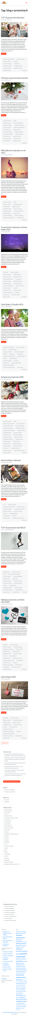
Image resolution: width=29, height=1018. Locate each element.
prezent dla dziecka (7, 210)
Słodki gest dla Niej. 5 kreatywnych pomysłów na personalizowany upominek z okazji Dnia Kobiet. (15, 759)
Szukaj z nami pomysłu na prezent (11, 781)
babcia (5, 349)
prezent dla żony (7, 140)
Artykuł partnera (8, 809)
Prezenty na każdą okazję (10, 920)
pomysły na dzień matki (8, 285)
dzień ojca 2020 (19, 649)
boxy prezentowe (7, 276)
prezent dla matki (17, 290)
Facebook (7, 799)
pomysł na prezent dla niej (19, 127)
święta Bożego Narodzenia (19, 450)
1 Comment (24, 592)
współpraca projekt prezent (18, 518)
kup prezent (23, 945)
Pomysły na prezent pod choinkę (14, 78)
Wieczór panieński (9, 862)
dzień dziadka (20, 354)
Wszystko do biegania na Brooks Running (7, 933)
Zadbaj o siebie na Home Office (12, 864)
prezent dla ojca (7, 592)
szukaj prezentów (7, 452)
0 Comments (24, 70)
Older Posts (5, 743)
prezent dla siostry (7, 138)
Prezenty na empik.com (10, 791)
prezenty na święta (17, 140)
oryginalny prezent (18, 65)
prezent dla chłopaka (8, 131)
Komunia (7, 836)
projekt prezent (21, 217)
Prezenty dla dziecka (9, 914)
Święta (15, 120)
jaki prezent (15, 578)
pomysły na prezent (18, 68)
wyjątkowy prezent (16, 294)
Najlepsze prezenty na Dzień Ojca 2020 (12, 601)
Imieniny (6, 832)
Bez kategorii (8, 811)
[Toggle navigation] (26, 2)
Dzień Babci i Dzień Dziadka (8, 59)
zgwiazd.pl (4, 978)
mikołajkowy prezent (20, 428)
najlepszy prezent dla (19, 125)
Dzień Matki (5, 272)
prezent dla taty (17, 138)
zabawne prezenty (7, 669)
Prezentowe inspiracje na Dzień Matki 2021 (14, 228)
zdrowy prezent (7, 296)
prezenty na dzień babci (16, 362)
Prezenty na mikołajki (10, 910)
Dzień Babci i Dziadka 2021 (12, 304)
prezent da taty (13, 585)
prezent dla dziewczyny (8, 134)
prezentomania (20, 660)
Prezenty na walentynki (10, 912)
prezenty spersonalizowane (9, 217)
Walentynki (7, 860)
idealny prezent (7, 578)
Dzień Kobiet (8, 821)
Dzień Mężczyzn (6, 572)
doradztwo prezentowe (8, 279)
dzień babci (17, 63)
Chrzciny (7, 813)
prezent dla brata (17, 129)
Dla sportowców (8, 815)
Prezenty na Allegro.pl (10, 789)
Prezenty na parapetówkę (10, 916)
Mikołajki (7, 842)
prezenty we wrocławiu (8, 664)
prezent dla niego (17, 136)
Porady (6, 848)
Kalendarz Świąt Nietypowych (12, 834)
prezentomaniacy (7, 662)
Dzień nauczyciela (9, 827)
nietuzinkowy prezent (18, 281)
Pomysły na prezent (20, 59)
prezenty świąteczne (16, 448)
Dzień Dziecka (8, 819)
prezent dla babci (7, 70)
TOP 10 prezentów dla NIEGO (13, 527)
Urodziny (7, 858)
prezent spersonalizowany (9, 660)
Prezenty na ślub (8, 918)
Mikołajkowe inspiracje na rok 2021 (13, 151)
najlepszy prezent (16, 206)
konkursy (7, 838)
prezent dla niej (17, 213)
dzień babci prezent (7, 65)
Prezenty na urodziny (9, 906)
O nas (4, 504)
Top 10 (4, 574)
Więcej (3, 53)
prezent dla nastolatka (19, 210)
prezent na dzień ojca (17, 658)
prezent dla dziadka (19, 131)
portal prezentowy (7, 287)
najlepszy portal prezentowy (9, 356)
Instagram (7, 801)
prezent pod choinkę (18, 445)
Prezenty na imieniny (9, 908)
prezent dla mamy (19, 134)
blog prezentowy (17, 274)
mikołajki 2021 (7, 206)
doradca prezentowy (8, 63)
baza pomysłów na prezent (9, 423)
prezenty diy (6, 362)
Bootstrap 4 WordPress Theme (10, 1012)
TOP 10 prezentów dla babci (12, 17)
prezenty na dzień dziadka (9, 365)
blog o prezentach (7, 61)
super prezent (6, 294)
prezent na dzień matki (8, 292)
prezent (15, 287)
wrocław (17, 1004)
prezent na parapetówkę (20, 989)
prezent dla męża (7, 136)
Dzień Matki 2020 (8, 677)
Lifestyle (6, 840)
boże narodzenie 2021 (18, 123)
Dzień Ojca (5, 644)
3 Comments (24, 296)
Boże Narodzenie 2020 (8, 425)
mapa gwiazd (18, 279)
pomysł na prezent (7, 68)
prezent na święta (7, 445)
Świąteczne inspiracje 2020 (12, 377)
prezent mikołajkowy (8, 215)
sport (17, 1003)
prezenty (17, 292)
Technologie (7, 854)
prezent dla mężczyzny (8, 589)
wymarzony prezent (16, 667)
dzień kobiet (25, 941)
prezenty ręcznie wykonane (9, 733)
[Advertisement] (14, 884)
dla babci (16, 61)
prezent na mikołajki (19, 215)
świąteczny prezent (7, 450)
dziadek (5, 354)
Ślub (6, 850)
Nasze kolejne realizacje (11, 460)
